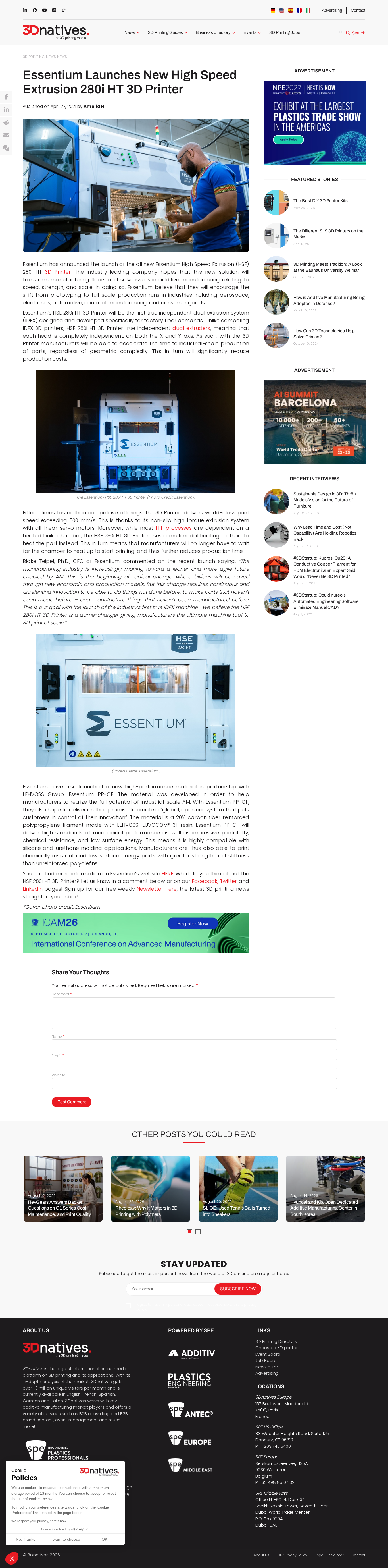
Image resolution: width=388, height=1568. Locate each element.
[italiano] (308, 10)
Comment (62, 994)
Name (58, 1036)
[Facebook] (6, 97)
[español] (290, 10)
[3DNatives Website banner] (315, 423)
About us (261, 1555)
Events (249, 32)
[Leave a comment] (6, 148)
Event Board (267, 1354)
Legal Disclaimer (329, 1555)
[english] (281, 10)
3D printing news (39, 56)
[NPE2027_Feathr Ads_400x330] (315, 123)
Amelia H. (94, 106)
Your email (143, 1289)
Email (58, 1055)
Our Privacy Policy (292, 1555)
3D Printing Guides (165, 32)
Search (358, 33)
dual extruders (191, 328)
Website (58, 1075)
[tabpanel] (63, 1189)
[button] (12, 1558)
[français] (299, 10)
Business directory (213, 32)
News (129, 32)
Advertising (332, 10)
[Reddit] (6, 123)
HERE (167, 873)
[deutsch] (273, 10)
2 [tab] (198, 1231)
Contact (358, 10)
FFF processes (174, 527)
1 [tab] (189, 1231)
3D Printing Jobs (284, 32)
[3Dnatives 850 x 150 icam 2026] (136, 933)
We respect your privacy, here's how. (39, 1521)
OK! (105, 1539)
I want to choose (65, 1539)
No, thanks (25, 1539)
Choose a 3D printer (276, 1348)
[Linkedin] (6, 110)
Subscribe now (238, 1288)
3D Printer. (58, 271)
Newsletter (266, 1367)
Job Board (266, 1360)
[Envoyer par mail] (6, 135)
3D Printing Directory (276, 1341)
